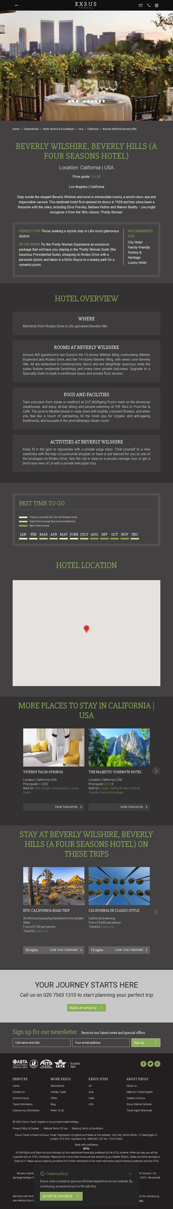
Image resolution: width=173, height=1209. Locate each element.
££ (43, 784)
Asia (91, 1092)
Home (16, 129)
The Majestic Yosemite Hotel (115, 772)
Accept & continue (57, 1196)
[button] (86, 629)
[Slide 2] (73, 101)
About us (132, 1085)
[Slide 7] (92, 101)
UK (90, 1085)
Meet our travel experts (140, 1092)
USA (91, 1104)
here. (140, 1200)
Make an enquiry (82, 1007)
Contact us (19, 1092)
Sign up (139, 1042)
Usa (80, 129)
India (91, 1098)
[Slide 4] (81, 101)
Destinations (31, 129)
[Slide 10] (103, 101)
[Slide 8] (96, 101)
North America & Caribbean (58, 129)
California (93, 129)
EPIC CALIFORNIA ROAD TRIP (46, 910)
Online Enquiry (21, 1098)
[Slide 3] (77, 101)
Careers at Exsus (136, 1098)
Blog (53, 1104)
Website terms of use (55, 1128)
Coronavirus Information (26, 1110)
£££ (45, 784)
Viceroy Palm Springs (43, 772)
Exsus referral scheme (139, 1104)
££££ (95, 176)
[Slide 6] (88, 101)
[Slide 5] (84, 101)
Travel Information (23, 1104)
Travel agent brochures (139, 1110)
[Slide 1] (69, 101)
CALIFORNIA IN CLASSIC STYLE (114, 910)
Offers (54, 1098)
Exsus (86, 5)
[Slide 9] (100, 101)
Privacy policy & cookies (26, 1128)
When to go (57, 1110)
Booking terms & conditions (87, 1128)
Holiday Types (58, 1092)
